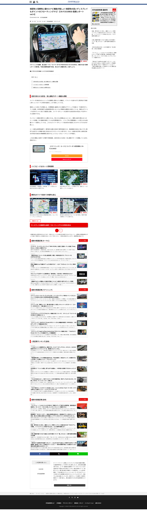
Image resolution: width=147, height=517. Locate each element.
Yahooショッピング (67, 159)
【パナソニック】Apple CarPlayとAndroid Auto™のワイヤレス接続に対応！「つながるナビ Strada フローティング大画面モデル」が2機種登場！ (53, 332)
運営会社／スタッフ (78, 503)
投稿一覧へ (69, 485)
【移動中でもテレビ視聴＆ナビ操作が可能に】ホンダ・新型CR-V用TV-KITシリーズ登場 (52, 281)
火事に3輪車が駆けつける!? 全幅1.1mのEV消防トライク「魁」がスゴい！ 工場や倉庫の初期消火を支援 (53, 434)
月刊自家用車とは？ (50, 503)
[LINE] (78, 453)
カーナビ (34, 21)
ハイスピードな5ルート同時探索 (40, 84)
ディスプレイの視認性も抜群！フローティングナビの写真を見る (51, 225)
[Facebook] (40, 453)
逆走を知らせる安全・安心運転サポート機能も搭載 (45, 81)
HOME (32, 493)
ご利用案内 (58, 503)
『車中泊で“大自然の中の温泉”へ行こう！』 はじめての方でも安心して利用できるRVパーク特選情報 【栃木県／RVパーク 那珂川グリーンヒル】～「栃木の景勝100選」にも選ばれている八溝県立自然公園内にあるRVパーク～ (53, 444)
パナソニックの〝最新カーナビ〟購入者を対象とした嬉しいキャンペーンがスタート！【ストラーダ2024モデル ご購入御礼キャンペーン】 (53, 305)
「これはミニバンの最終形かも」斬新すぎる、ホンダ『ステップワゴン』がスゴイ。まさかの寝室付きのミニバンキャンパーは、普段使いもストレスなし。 (53, 347)
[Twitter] (59, 453)
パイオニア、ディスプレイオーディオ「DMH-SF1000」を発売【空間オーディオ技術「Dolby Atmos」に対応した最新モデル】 (53, 247)
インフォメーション (89, 503)
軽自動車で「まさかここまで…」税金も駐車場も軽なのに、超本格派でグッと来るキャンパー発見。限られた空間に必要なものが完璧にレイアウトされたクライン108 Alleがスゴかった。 (53, 415)
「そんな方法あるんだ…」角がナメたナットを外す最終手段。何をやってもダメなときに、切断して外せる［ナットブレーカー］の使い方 (53, 379)
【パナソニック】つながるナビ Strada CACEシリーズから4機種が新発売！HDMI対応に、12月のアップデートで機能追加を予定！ (53, 323)
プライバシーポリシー (68, 503)
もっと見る (83, 240)
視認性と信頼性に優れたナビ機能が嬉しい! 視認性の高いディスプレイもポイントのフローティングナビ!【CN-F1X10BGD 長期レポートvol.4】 (75, 493)
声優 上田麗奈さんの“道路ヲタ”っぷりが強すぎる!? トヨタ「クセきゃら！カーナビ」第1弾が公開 (53, 265)
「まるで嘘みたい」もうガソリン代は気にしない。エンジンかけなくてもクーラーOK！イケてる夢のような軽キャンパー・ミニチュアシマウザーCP (53, 388)
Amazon (67, 155)
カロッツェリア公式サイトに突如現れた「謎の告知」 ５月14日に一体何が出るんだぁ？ (52, 273)
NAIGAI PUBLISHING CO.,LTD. (72, 506)
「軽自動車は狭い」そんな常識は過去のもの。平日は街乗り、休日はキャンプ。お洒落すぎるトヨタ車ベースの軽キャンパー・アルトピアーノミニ (53, 358)
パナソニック (57, 21)
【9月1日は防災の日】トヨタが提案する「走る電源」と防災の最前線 (103, 47)
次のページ (35, 221)
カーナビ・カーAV (40, 493)
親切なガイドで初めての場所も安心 (41, 87)
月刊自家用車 (44, 17)
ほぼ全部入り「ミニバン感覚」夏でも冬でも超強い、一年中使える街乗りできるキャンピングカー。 (53, 369)
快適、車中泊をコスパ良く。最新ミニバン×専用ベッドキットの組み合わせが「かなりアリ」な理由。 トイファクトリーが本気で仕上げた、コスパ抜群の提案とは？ (53, 425)
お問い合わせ (98, 503)
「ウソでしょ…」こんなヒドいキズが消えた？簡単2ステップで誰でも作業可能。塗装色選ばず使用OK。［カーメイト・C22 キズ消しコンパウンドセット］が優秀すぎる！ (53, 406)
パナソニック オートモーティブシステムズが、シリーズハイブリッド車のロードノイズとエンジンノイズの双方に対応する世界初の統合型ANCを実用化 (53, 296)
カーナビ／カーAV (41, 21)
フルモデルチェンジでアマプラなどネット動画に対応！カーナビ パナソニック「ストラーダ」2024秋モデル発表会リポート (53, 314)
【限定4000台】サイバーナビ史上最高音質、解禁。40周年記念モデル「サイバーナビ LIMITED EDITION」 (51, 256)
